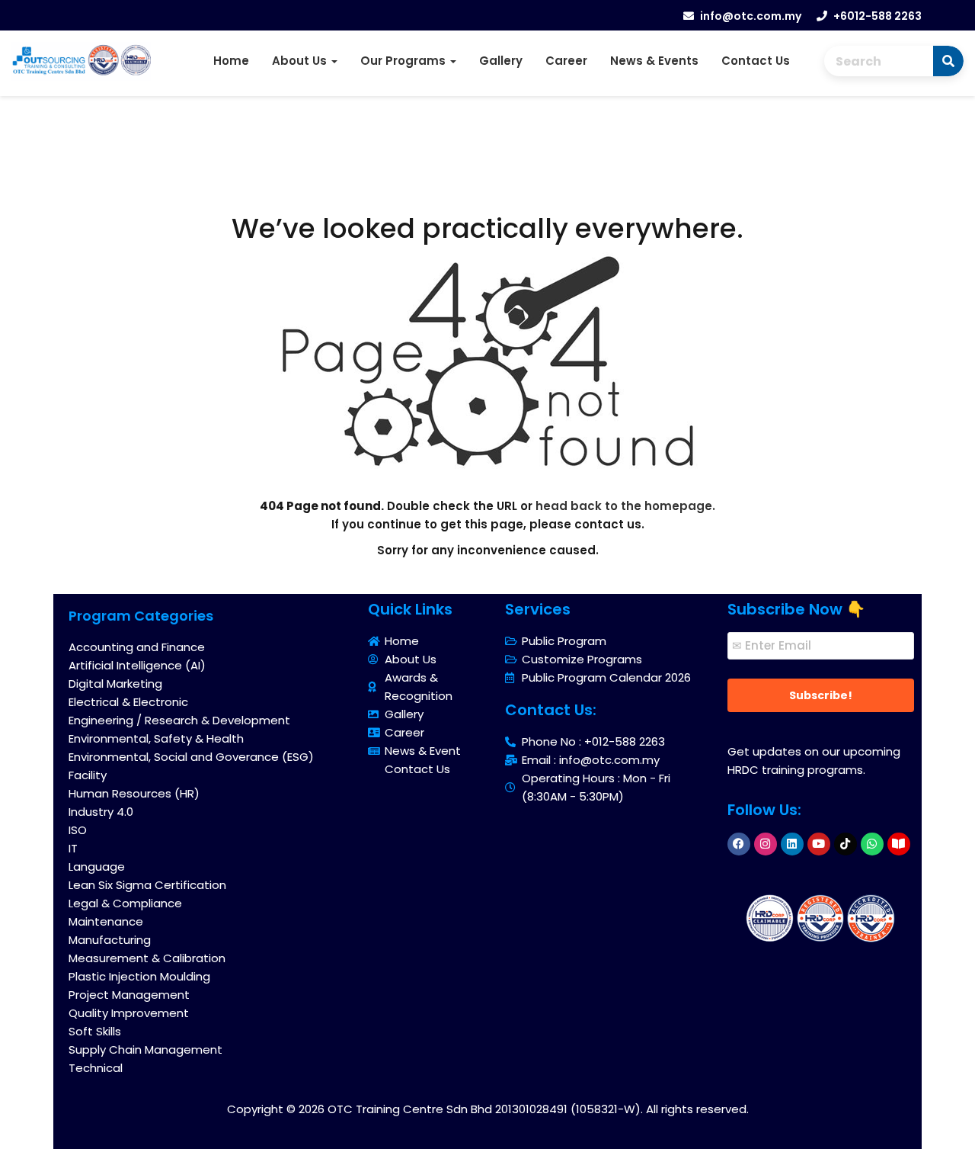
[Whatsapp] (872, 844)
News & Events (654, 61)
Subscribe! (820, 695)
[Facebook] (738, 844)
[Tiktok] (845, 844)
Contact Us (755, 61)
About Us (301, 61)
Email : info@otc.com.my (591, 760)
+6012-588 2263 (877, 16)
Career (566, 61)
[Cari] (948, 61)
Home (231, 61)
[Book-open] (898, 844)
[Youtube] (818, 844)
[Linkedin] (792, 844)
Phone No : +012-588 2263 (593, 741)
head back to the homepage (623, 506)
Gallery (501, 61)
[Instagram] (765, 844)
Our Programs (404, 61)
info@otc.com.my (750, 16)
